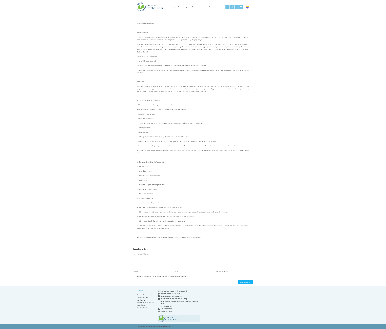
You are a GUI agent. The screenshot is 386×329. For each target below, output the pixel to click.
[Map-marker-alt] (241, 7)
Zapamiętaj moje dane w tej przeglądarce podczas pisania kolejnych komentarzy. (163, 277)
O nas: (140, 291)
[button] (175, 7)
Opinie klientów (213, 7)
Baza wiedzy (201, 7)
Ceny (193, 7)
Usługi (185, 7)
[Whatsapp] (237, 7)
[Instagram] (232, 7)
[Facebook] (227, 7)
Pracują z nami (175, 7)
